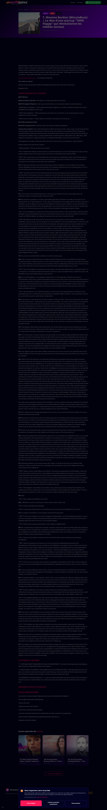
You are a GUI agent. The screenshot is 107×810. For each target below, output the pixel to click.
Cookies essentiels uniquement (53, 803)
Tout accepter (31, 803)
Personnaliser (76, 803)
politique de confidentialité (41, 797)
